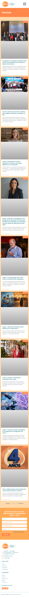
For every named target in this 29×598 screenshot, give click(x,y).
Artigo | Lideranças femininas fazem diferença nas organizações (13, 327)
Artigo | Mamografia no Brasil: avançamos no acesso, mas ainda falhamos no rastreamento (12, 163)
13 (17, 503)
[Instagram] (5, 588)
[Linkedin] (3, 588)
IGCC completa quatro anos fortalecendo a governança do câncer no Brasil (14, 489)
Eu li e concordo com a (13, 532)
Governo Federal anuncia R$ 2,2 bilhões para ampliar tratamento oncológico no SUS (13, 113)
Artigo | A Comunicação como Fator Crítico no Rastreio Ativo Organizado (13, 278)
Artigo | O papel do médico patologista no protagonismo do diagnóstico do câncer (13, 431)
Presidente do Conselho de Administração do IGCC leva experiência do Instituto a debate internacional (14, 62)
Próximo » (21, 503)
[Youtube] (7, 588)
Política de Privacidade (18, 532)
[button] (24, 4)
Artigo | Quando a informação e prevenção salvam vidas (11, 378)
